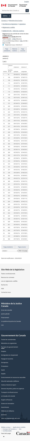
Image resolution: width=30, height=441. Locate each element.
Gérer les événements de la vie (10, 418)
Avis (20, 429)
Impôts (3, 374)
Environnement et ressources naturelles (13, 377)
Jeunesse (4, 415)
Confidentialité (7, 431)
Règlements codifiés (9, 27)
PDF (3, 43)
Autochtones (5, 407)
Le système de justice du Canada (11, 321)
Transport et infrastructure (9, 392)
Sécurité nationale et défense (10, 381)
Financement (5, 317)
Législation (22, 24)
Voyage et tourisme (7, 359)
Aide (2, 288)
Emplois (3, 351)
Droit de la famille (6, 310)
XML (21, 41)
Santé (3, 370)
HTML (14, 39)
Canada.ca (4, 20)
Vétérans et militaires (7, 411)
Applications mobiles (19, 427)
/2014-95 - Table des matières (13, 31)
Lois (2, 325)
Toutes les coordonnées (8, 339)
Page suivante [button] (22, 49)
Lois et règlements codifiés (9, 281)
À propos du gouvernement (9, 347)
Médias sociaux (5, 427)
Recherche (4, 285)
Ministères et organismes (9, 343)
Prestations (4, 366)
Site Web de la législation (10, 24)
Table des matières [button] (14, 49)
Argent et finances (6, 400)
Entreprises (4, 362)
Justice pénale (5, 314)
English (26, 2)
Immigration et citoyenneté (9, 355)
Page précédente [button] (7, 49)
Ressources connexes (7, 277)
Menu (7, 16)
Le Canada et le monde (8, 396)
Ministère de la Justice (15, 20)
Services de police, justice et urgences (12, 388)
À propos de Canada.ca (10, 429)
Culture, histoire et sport (8, 385)
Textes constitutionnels (8, 274)
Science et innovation (7, 403)
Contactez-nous (6, 292)
